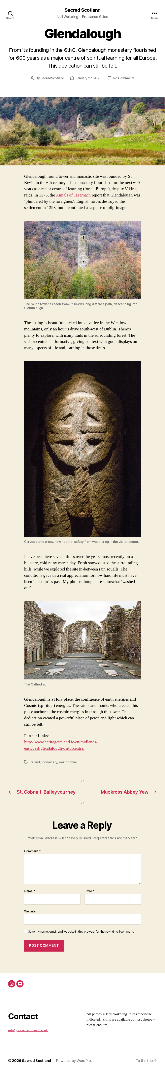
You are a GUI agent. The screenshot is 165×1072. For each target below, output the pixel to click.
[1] (82, 162)
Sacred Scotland (82, 10)
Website (30, 911)
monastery (49, 762)
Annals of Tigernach (73, 195)
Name (29, 891)
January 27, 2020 (89, 78)
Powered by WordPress (75, 1060)
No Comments (123, 78)
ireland (35, 762)
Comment (32, 851)
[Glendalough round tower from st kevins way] (82, 260)
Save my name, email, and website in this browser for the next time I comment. (81, 931)
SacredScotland (52, 78)
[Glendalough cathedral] (82, 640)
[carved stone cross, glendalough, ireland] (82, 449)
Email (90, 891)
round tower (68, 762)
